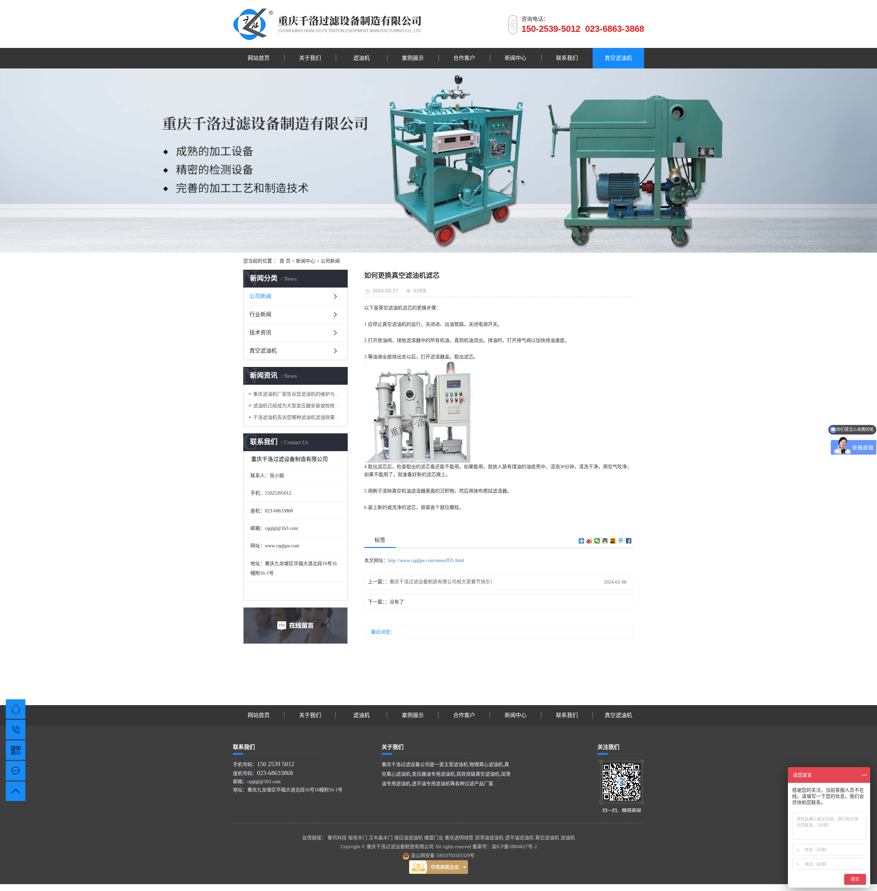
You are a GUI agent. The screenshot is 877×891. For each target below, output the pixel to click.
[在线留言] (15, 770)
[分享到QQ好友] (605, 541)
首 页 (285, 261)
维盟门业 (434, 837)
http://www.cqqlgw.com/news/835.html (426, 560)
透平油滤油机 (520, 837)
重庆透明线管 (460, 837)
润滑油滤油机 (490, 837)
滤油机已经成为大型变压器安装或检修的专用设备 (298, 405)
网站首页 (259, 58)
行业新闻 (260, 314)
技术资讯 (260, 332)
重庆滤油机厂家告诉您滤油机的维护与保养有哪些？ (298, 394)
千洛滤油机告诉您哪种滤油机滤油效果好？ (298, 417)
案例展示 (413, 58)
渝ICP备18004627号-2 (514, 846)
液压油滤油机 (409, 837)
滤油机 (361, 58)
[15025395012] (15, 729)
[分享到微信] (597, 541)
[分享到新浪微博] (589, 541)
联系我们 (567, 58)
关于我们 (310, 58)
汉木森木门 (381, 837)
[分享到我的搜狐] (613, 541)
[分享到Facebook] (629, 541)
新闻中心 (516, 58)
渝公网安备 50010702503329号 (441, 855)
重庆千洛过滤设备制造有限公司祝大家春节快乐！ (442, 581)
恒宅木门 (358, 837)
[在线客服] (15, 709)
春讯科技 (338, 837)
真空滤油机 (618, 58)
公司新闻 (330, 261)
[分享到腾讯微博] (621, 541)
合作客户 (464, 58)
